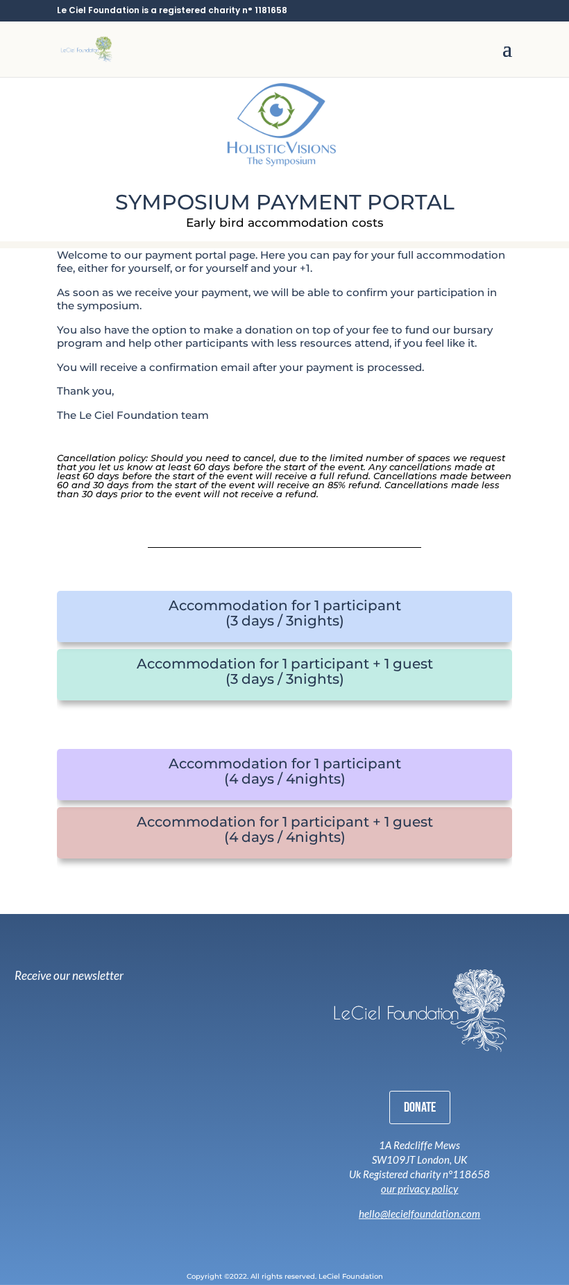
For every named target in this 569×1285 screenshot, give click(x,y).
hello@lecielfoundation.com (419, 1213)
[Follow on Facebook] (404, 1235)
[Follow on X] (424, 1235)
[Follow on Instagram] (385, 1235)
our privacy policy (419, 1188)
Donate (420, 1107)
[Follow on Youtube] (445, 1235)
